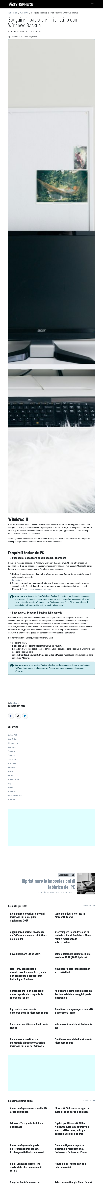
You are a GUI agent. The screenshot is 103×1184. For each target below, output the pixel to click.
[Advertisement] (51, 828)
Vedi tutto (87, 906)
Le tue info (17, 580)
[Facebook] (11, 716)
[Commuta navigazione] (92, 4)
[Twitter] (18, 716)
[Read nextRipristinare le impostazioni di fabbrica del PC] (86, 883)
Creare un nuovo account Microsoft (37, 589)
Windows (24, 13)
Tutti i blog (12, 13)
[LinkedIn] (25, 716)
